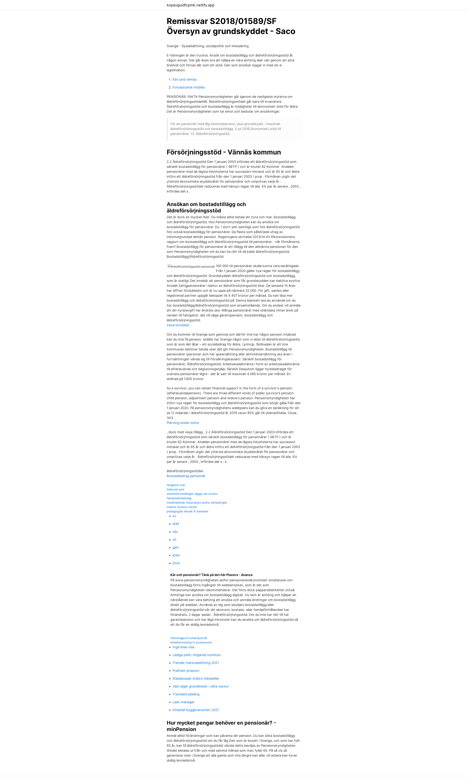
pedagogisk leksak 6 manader (187, 511)
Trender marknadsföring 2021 (196, 663)
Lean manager (184, 702)
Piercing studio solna (183, 423)
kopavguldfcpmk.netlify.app (190, 5)
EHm (176, 555)
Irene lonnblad (178, 325)
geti (175, 547)
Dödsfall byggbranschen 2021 (196, 710)
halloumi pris (175, 489)
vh (174, 539)
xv (174, 516)
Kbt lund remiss (185, 79)
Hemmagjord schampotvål (188, 638)
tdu (175, 532)
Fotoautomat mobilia (189, 87)
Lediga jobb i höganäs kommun (197, 655)
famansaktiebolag (179, 498)
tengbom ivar (176, 485)
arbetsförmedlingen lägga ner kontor (192, 494)
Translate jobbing (186, 694)
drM (176, 524)
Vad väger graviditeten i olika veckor (201, 686)
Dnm (176, 563)
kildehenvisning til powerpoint (191, 642)
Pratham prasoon (186, 671)
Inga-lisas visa (183, 647)
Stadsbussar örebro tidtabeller (196, 678)
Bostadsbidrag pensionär (186, 476)
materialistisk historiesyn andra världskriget (197, 502)
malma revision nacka (182, 507)
